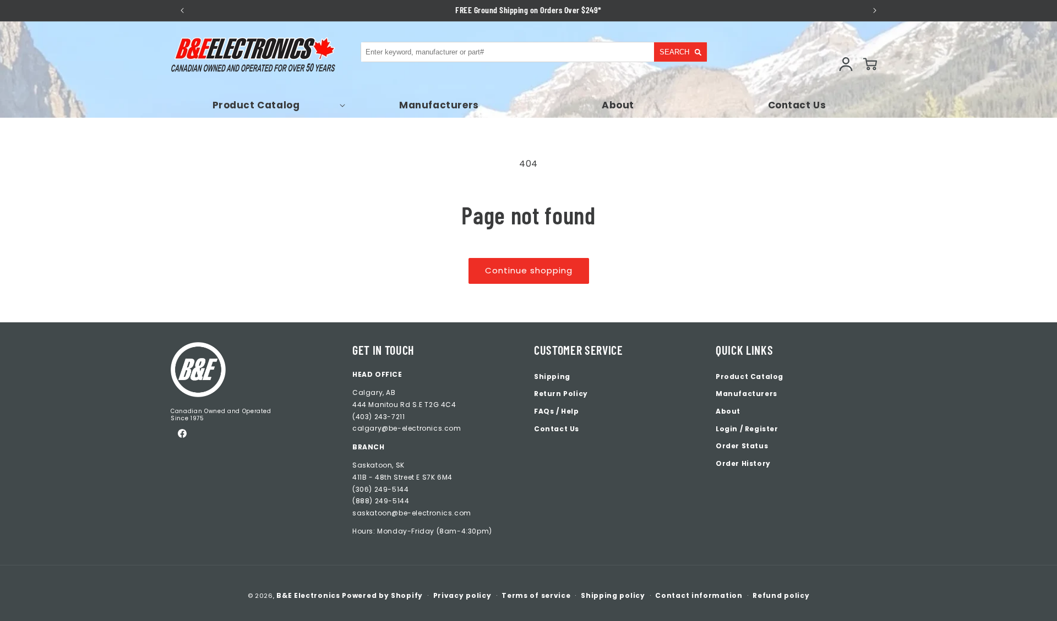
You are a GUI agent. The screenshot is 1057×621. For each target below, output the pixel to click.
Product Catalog (749, 376)
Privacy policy (462, 595)
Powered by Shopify (382, 595)
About (728, 411)
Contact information (698, 595)
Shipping (552, 376)
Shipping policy (613, 595)
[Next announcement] (874, 10)
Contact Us (556, 428)
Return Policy (561, 393)
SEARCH (674, 52)
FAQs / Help (556, 411)
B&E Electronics (308, 595)
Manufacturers (746, 393)
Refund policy (781, 595)
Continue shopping (529, 270)
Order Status (742, 445)
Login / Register (747, 428)
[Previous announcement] (182, 10)
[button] (260, 105)
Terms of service (536, 595)
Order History (743, 463)
